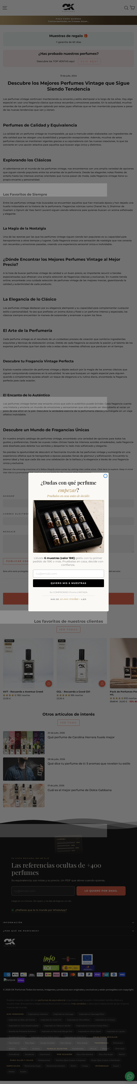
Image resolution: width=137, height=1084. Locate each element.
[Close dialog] (105, 476)
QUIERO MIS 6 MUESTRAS (69, 583)
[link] (68, 526)
